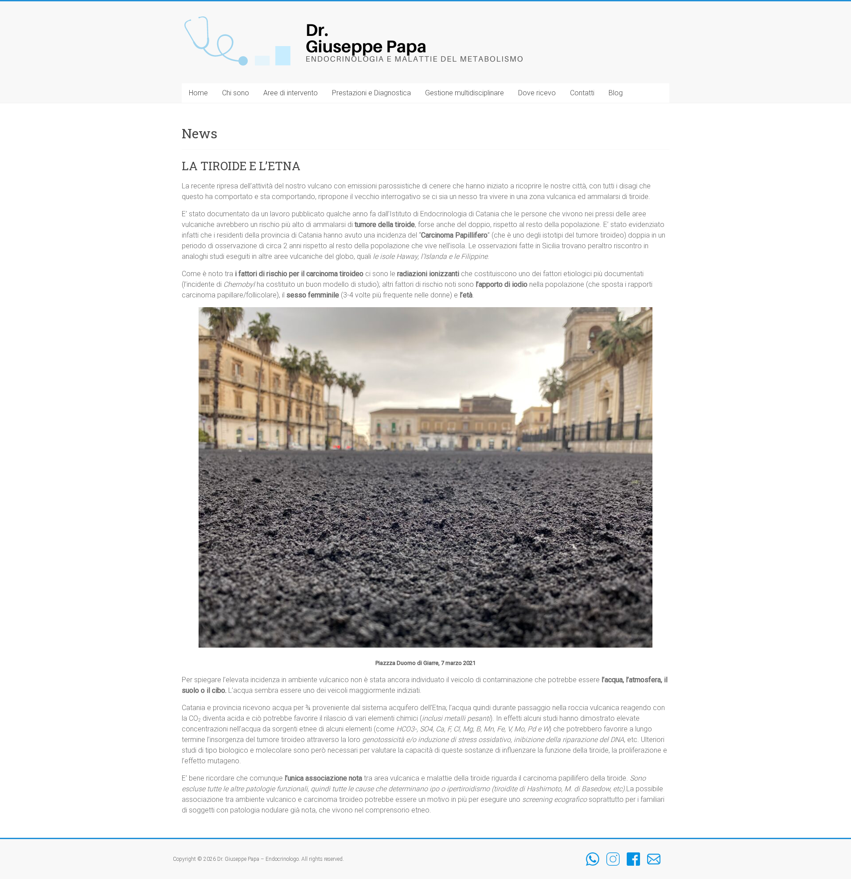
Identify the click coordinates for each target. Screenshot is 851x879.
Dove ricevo (537, 93)
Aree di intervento (290, 93)
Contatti (582, 93)
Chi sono (235, 93)
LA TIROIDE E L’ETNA (241, 165)
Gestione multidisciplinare (464, 93)
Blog (616, 93)
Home (198, 93)
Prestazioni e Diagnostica (371, 93)
